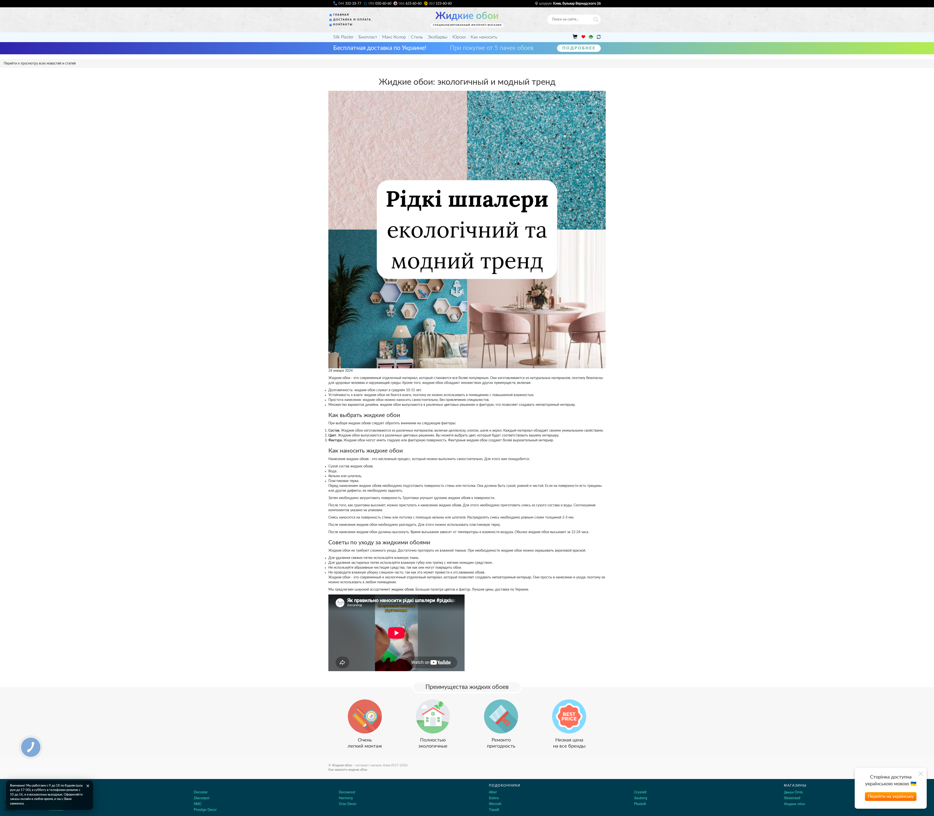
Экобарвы (438, 37)
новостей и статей (61, 63)
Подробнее (579, 48)
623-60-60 (410, 3)
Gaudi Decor (58, 797)
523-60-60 (440, 3)
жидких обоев (402, 589)
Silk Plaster (343, 37)
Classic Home (59, 791)
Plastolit (640, 803)
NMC (198, 803)
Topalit (494, 809)
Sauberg (640, 797)
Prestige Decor (205, 809)
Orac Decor (348, 803)
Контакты (343, 24)
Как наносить (484, 37)
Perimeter (56, 809)
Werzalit (495, 803)
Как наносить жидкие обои (347, 769)
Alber (493, 791)
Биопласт (368, 37)
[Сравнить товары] (599, 37)
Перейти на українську (891, 796)
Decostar (201, 791)
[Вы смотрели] (591, 37)
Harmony (346, 797)
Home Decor (58, 803)
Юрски (459, 37)
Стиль (417, 37)
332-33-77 (349, 3)
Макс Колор (394, 37)
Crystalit (640, 791)
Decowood (347, 791)
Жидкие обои (467, 16)
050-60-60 (379, 3)
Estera (494, 797)
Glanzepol (201, 797)
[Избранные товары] (583, 37)
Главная (341, 14)
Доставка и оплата (352, 19)
